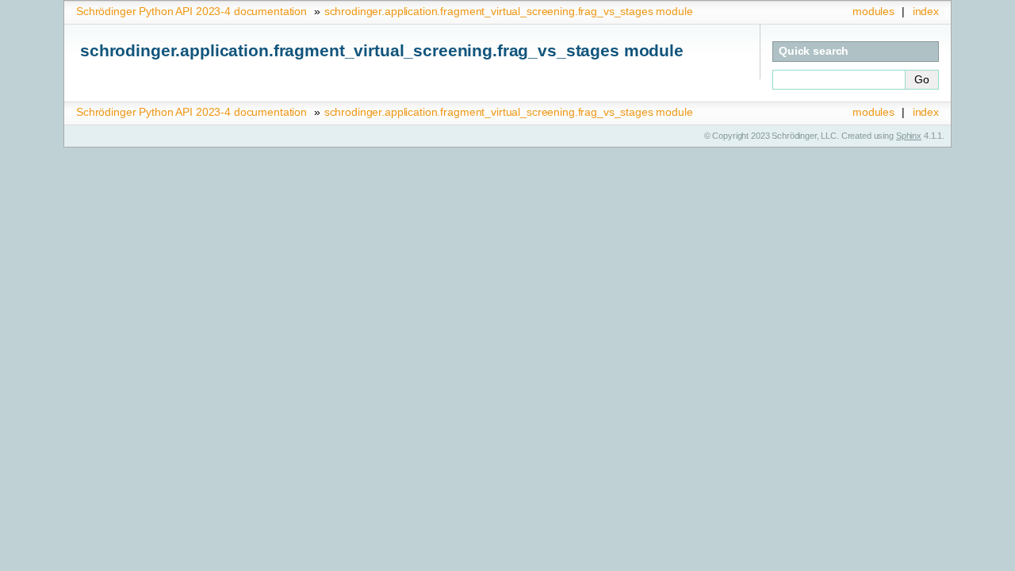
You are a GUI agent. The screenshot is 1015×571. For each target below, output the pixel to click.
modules (873, 11)
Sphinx (908, 135)
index (926, 11)
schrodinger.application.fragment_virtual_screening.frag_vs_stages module (508, 11)
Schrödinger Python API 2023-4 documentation (191, 11)
